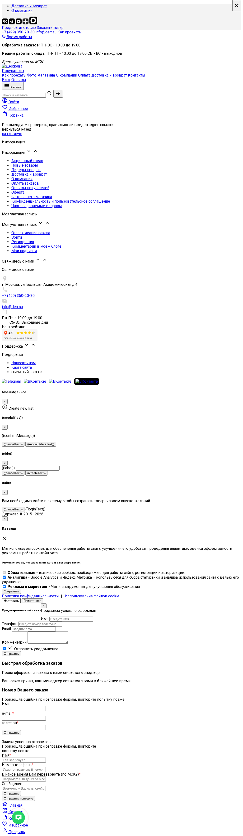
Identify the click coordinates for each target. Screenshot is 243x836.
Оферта (17, 192)
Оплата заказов (25, 183)
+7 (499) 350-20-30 (18, 32)
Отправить (11, 653)
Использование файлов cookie (92, 596)
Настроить (11, 601)
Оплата (84, 75)
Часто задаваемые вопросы (36, 206)
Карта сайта (21, 367)
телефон (10, 723)
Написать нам (23, 363)
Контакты (136, 75)
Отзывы (18, 79)
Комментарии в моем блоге (36, 246)
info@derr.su (46, 32)
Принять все (32, 601)
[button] (121, 151)
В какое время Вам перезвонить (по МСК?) (41, 774)
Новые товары (24, 165)
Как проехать (69, 32)
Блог (6, 79)
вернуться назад (16, 129)
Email (6, 629)
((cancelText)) (13, 444)
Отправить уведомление (33, 649)
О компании (22, 10)
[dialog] (121, 629)
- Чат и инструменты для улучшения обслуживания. (74, 586)
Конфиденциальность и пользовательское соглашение (60, 201)
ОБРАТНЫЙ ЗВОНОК (26, 372)
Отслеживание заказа (30, 233)
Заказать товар (50, 27)
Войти (16, 237)
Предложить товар (19, 27)
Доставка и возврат (29, 6)
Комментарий (14, 642)
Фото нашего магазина (31, 197)
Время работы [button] (17, 37)
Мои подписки (24, 251)
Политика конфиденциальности (30, 596)
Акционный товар (27, 161)
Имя (44, 619)
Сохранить (11, 591)
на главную (12, 134)
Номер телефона (17, 765)
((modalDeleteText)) (40, 444)
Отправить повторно (18, 798)
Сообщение (12, 783)
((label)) (8, 468)
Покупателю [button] (13, 70)
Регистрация (22, 242)
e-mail (8, 713)
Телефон (9, 624)
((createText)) (36, 473)
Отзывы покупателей (30, 188)
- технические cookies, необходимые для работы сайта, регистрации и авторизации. (96, 572)
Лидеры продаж (26, 170)
